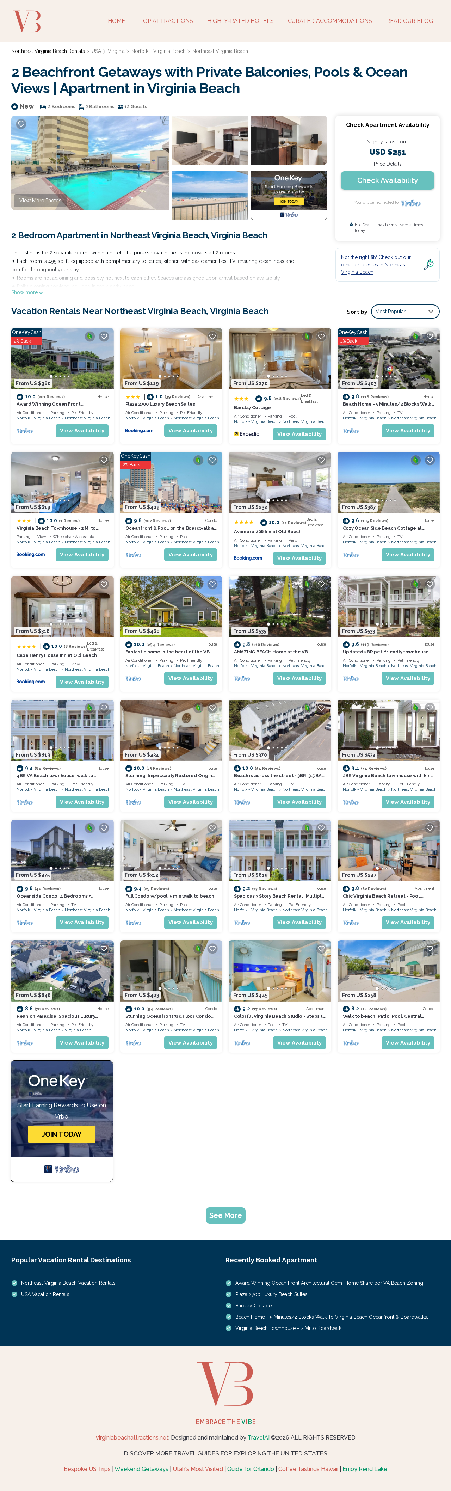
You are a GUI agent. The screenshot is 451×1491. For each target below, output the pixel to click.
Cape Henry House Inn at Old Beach (57, 655)
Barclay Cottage (252, 407)
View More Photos (40, 200)
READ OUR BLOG (409, 21)
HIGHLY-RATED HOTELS (240, 21)
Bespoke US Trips (87, 1469)
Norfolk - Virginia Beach (158, 51)
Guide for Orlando (250, 1469)
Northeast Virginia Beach (220, 51)
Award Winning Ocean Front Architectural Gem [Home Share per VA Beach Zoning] (329, 1283)
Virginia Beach (78, 1030)
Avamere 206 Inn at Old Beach (268, 531)
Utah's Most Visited (198, 1469)
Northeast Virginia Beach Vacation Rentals (68, 1283)
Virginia (116, 51)
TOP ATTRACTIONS (166, 21)
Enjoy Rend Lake (364, 1469)
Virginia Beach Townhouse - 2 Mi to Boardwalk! (288, 1328)
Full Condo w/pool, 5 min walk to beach (169, 896)
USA (96, 51)
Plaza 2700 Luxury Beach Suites (160, 404)
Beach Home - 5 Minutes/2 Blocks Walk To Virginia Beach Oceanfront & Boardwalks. (331, 1317)
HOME (116, 21)
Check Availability (387, 180)
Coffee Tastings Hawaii (308, 1469)
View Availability (82, 430)
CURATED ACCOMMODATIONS (330, 21)
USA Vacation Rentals (45, 1294)
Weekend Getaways (141, 1469)
